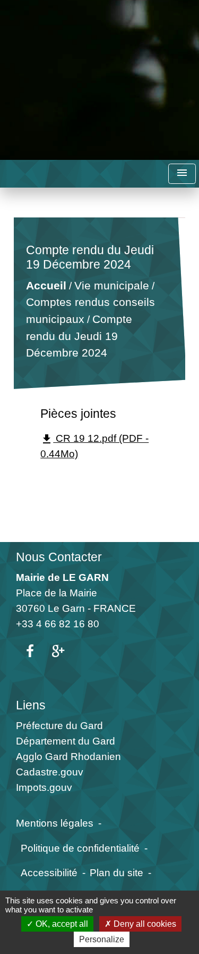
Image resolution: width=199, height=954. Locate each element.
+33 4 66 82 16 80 (57, 623)
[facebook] (30, 652)
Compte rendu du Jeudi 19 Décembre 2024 (79, 336)
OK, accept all (60, 923)
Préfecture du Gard (59, 725)
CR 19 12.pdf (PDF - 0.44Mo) (94, 445)
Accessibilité (49, 872)
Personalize (101, 939)
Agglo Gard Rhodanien (68, 756)
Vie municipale (111, 285)
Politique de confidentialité (80, 848)
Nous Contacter (59, 557)
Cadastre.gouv (49, 772)
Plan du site (116, 872)
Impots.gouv (44, 787)
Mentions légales (54, 823)
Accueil (46, 285)
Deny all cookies (143, 923)
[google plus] (58, 652)
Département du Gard (65, 741)
